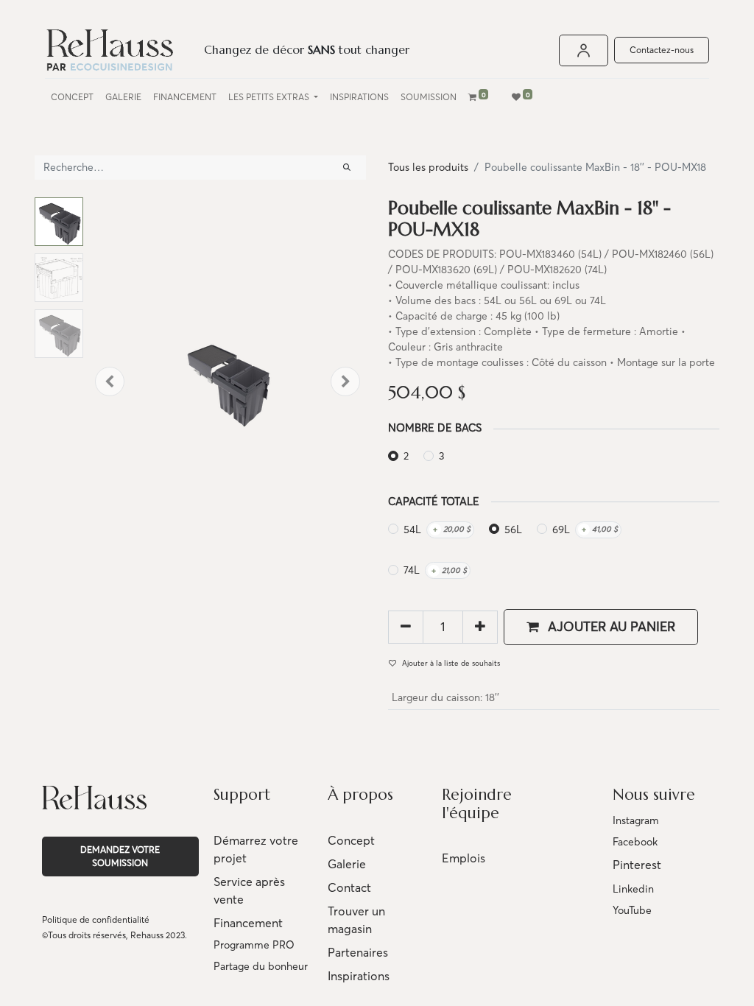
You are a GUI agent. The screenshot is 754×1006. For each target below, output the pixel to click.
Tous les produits (428, 167)
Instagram (636, 820)
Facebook (635, 841)
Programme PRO (254, 945)
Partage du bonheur (261, 966)
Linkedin (633, 889)
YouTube (632, 910)
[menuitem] (72, 97)
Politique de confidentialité (95, 919)
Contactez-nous (662, 49)
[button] (109, 381)
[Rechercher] (347, 167)
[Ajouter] (480, 627)
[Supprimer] (405, 627)
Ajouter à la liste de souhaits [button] (451, 663)
